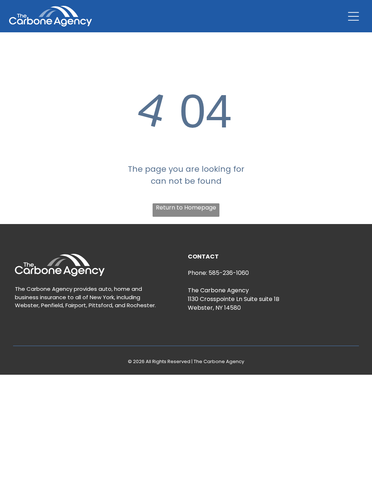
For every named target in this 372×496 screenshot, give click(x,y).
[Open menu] (353, 16)
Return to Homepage (186, 207)
